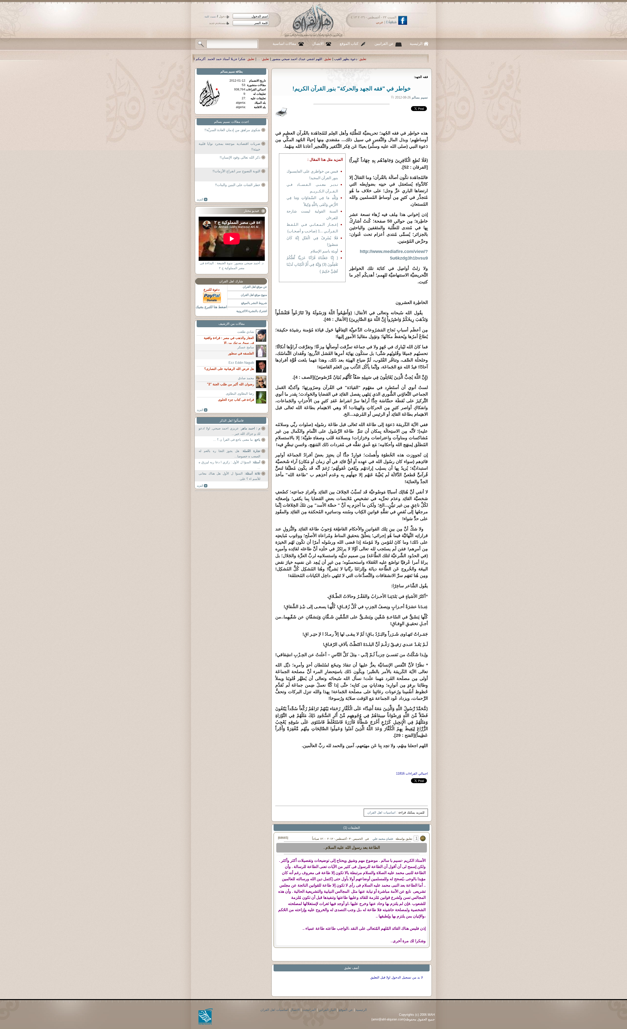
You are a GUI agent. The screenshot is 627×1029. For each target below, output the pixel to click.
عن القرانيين (384, 44)
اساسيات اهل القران (381, 812)
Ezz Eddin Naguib (241, 362)
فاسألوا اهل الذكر (231, 420)
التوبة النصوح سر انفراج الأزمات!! (236, 171)
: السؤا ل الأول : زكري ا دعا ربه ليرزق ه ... (229, 464)
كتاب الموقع (349, 44)
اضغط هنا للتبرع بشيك (211, 307)
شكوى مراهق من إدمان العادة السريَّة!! (232, 130)
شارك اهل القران (231, 281)
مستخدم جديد (217, 23)
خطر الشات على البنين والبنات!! (237, 185)
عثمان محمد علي (383, 839)
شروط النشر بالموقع (254, 303)
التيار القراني (327, 1010)
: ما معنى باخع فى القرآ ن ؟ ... (236, 439)
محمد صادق (246, 378)
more (202, 199)
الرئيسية (416, 44)
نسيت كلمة (210, 16)
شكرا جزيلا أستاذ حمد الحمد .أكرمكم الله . (334, 59)
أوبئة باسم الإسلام (324, 251)
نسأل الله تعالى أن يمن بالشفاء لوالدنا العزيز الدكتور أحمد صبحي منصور (245, 59)
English (391, 22)
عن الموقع (346, 1010)
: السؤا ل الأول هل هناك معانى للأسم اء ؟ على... (229, 476)
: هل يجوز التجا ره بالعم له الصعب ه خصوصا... (229, 453)
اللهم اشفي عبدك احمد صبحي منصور (414, 59)
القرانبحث (309, 1010)
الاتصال (318, 44)
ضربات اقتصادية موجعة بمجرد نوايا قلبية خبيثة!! (229, 146)
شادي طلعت (245, 332)
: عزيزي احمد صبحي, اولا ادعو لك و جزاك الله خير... (229, 431)
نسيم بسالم (227, 71)
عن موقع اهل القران (255, 287)
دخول (222, 16)
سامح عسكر (245, 347)
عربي (379, 22)
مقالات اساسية (284, 44)
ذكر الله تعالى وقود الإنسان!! (240, 157)
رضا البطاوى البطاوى (240, 393)
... (376, 59)
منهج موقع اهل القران (254, 295)
